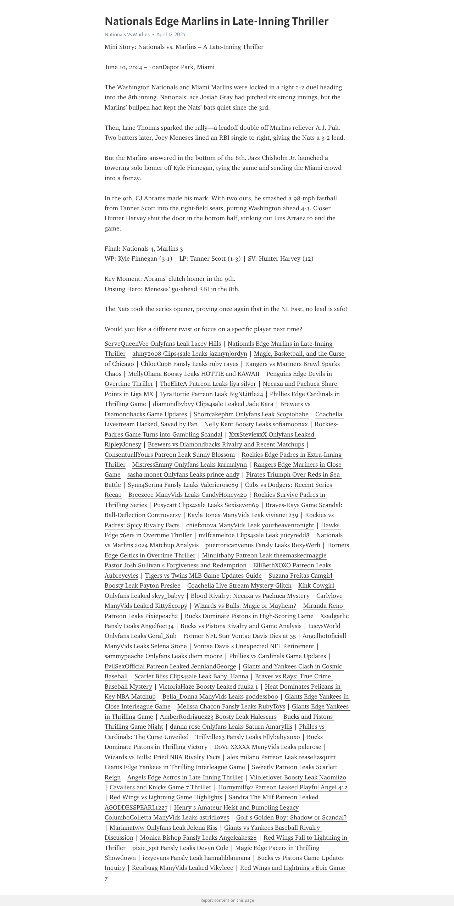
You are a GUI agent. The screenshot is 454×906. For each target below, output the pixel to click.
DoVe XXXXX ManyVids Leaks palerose (267, 747)
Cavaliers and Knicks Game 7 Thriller (160, 787)
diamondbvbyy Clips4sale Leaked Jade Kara (213, 404)
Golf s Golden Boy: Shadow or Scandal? (291, 817)
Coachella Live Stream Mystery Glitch (239, 585)
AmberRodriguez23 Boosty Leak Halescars (218, 717)
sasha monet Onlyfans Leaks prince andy (183, 474)
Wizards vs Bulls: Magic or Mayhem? (245, 606)
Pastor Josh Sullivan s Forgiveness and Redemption (176, 565)
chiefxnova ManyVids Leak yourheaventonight (250, 525)
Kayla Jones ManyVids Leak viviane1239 (243, 515)
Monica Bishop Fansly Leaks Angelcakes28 (198, 837)
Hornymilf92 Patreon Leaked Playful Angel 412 (283, 787)
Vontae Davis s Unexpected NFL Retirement (254, 646)
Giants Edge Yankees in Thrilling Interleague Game (175, 767)
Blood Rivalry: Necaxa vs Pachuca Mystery (250, 596)
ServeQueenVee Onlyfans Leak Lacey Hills (163, 344)
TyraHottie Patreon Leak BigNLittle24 (211, 394)
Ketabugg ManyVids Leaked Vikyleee (182, 868)
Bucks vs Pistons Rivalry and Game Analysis (241, 626)
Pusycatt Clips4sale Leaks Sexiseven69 (206, 505)
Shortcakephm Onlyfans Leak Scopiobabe (251, 414)
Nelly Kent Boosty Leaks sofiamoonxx (256, 424)
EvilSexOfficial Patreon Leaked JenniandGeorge (170, 666)
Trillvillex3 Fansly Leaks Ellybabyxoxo (247, 737)
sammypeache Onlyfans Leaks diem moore (163, 656)
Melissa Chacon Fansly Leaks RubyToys (231, 706)
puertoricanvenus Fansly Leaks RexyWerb (262, 545)
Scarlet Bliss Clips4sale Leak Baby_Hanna (191, 676)
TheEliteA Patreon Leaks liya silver (208, 384)
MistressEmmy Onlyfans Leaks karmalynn (189, 464)
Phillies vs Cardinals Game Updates (277, 656)
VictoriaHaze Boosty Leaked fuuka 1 (208, 686)
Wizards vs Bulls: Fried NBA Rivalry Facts (162, 757)
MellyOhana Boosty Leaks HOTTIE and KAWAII (194, 374)
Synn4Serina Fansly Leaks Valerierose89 (183, 485)
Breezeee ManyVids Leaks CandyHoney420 (187, 495)
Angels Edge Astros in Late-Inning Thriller (185, 777)
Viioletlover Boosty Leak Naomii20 (298, 777)
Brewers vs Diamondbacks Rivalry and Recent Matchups (226, 444)
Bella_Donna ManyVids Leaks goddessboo (220, 696)
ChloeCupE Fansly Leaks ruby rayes (189, 364)
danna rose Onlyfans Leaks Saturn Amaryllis (231, 726)
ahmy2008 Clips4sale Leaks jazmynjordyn (189, 353)
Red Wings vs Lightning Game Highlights (166, 797)
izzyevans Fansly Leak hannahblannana (196, 858)
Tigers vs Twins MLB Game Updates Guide (203, 575)
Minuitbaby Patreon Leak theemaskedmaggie (264, 555)
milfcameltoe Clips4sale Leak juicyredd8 (254, 535)
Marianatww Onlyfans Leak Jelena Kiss (163, 828)
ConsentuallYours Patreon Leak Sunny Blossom (170, 454)
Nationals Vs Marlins (127, 34)
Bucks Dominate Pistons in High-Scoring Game (249, 616)
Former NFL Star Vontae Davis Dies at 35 (239, 636)
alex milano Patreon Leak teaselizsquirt (281, 757)
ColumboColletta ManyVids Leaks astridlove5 (167, 817)
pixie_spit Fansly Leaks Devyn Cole (180, 848)
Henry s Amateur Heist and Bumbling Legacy (236, 807)
